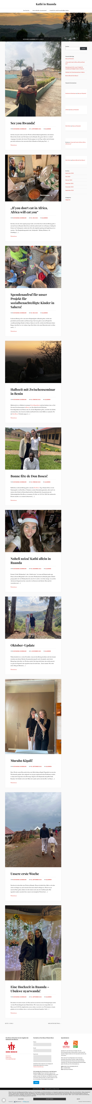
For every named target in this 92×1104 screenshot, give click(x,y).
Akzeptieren (49, 1099)
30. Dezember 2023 (36, 568)
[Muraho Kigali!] (33, 716)
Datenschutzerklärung (38, 1066)
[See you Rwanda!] (33, 79)
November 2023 (69, 187)
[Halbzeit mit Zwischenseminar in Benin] (33, 362)
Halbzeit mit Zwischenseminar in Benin (33, 391)
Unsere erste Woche (25, 873)
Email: (34, 1048)
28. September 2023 (36, 766)
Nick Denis (68, 126)
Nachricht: (35, 1054)
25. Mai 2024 (34, 217)
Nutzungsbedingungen (11, 1058)
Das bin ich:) (26, 10)
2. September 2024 (36, 128)
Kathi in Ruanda (46, 4)
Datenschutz (8, 1057)
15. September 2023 (36, 996)
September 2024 (69, 173)
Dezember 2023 (69, 183)
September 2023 (69, 190)
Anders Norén (56, 1088)
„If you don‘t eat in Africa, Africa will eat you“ (29, 210)
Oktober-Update (23, 645)
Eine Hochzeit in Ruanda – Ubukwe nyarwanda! (30, 989)
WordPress (39, 1088)
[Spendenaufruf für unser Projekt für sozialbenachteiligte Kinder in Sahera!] (33, 267)
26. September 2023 (36, 879)
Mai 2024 (67, 176)
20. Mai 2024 (34, 312)
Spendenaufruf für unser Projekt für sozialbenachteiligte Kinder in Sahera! (32, 300)
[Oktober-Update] (33, 618)
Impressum (8, 1055)
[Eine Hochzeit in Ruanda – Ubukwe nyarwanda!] (33, 942)
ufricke (67, 109)
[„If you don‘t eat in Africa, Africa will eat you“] (33, 178)
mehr (78, 1099)
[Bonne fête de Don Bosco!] (33, 448)
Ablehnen (21, 1099)
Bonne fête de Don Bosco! (29, 476)
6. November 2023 (36, 651)
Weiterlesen (14, 145)
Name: (34, 1041)
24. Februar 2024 (36, 399)
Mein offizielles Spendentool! (39, 10)
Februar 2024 (68, 180)
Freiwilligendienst (35, 405)
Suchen (67, 46)
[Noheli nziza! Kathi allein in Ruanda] (33, 531)
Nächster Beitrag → (54, 1023)
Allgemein (48, 128)
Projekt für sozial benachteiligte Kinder (59, 10)
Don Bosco (15, 414)
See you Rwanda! (23, 123)
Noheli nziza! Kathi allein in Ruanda (31, 560)
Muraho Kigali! (22, 760)
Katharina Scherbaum (19, 128)
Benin (27, 407)
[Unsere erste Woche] (33, 829)
